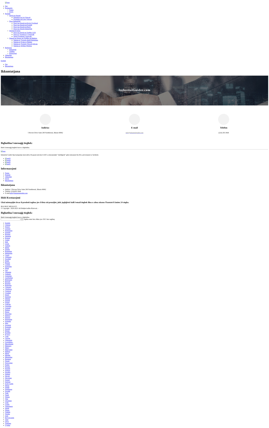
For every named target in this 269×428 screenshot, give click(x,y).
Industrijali (12, 50)
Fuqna (11, 10)
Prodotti (7, 14)
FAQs (11, 12)
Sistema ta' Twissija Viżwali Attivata (25, 44)
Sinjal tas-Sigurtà (14, 15)
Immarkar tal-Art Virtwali (21, 17)
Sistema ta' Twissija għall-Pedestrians (25, 40)
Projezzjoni (13, 53)
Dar (6, 6)
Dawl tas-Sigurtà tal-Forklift (22, 25)
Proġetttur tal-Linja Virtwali (22, 19)
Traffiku (12, 51)
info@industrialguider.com (19, 193)
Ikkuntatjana (9, 57)
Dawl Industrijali (14, 21)
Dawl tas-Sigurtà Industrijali (22, 29)
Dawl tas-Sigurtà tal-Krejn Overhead (25, 23)
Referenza (8, 48)
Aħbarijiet (8, 55)
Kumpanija (8, 8)
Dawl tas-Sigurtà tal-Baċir (22, 27)
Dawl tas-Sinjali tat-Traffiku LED (24, 33)
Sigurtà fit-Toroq (14, 31)
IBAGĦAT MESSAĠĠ (9, 206)
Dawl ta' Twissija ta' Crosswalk (23, 34)
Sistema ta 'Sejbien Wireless (22, 46)
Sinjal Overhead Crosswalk (22, 36)
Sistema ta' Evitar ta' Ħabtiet (22, 42)
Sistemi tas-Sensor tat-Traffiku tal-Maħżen (23, 38)
